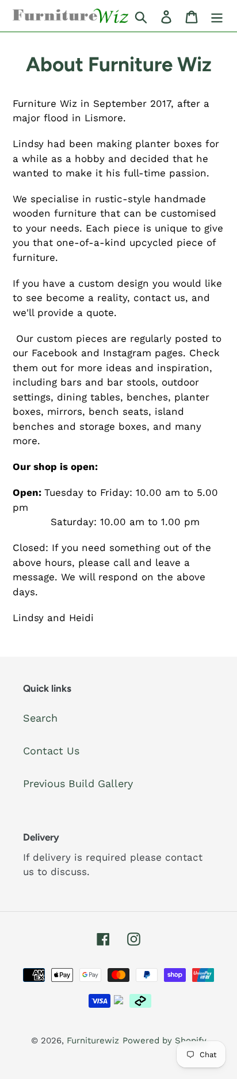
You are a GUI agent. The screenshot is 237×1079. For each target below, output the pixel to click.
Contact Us (51, 751)
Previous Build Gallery (78, 783)
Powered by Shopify (165, 1040)
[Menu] (217, 15)
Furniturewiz (93, 1040)
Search (40, 718)
